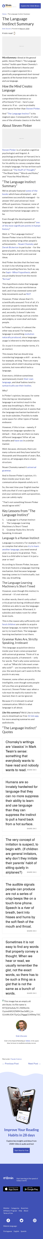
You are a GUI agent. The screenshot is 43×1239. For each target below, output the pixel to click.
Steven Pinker (33, 108)
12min (28, 1041)
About (26, 1211)
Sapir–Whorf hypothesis (18, 272)
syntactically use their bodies (16, 385)
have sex (19, 440)
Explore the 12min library (30, 6)
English (16, 1231)
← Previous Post (10, 1063)
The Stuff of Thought (24, 169)
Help (20, 1211)
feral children (9, 624)
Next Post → (34, 1063)
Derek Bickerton (10, 247)
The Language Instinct (18, 113)
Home (4, 14)
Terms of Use (8, 1213)
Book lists (24, 1208)
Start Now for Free (21, 1150)
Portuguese (7, 1231)
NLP (28, 294)
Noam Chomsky (26, 244)
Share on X (31, 770)
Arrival (6, 279)
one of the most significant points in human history (21, 225)
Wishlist (6, 1208)
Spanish (23, 1231)
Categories (15, 1208)
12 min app (33, 715)
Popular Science (16, 1059)
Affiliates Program (10, 1211)
